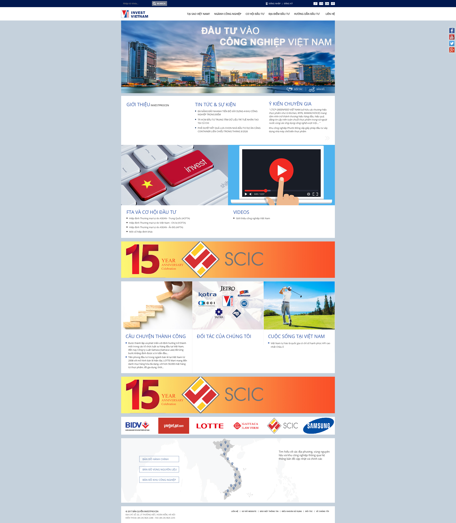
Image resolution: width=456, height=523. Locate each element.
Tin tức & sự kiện (215, 104)
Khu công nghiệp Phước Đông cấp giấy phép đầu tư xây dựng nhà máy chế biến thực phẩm (298, 129)
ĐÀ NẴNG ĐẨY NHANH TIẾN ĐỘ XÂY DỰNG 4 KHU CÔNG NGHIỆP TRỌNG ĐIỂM (227, 113)
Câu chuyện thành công (156, 336)
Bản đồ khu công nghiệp (159, 479)
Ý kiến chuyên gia (290, 103)
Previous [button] (266, 123)
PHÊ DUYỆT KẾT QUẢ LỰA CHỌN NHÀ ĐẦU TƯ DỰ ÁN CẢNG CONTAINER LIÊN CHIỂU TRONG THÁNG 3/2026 (229, 129)
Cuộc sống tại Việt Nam (296, 336)
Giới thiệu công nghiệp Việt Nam (253, 218)
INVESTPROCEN (160, 105)
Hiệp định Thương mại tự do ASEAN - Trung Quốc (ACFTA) (159, 218)
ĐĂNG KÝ (288, 3)
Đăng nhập (275, 3)
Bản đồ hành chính (155, 459)
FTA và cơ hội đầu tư (151, 212)
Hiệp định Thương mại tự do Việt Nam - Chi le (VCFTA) (157, 222)
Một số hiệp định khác (141, 231)
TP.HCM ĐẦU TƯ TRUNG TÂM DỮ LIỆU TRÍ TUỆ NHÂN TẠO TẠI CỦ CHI (228, 121)
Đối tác (298, 89)
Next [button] (327, 138)
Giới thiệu (138, 104)
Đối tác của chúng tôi (224, 336)
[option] (228, 56)
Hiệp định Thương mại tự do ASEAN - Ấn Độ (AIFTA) (156, 227)
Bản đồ (321, 89)
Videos (241, 212)
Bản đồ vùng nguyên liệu (159, 469)
